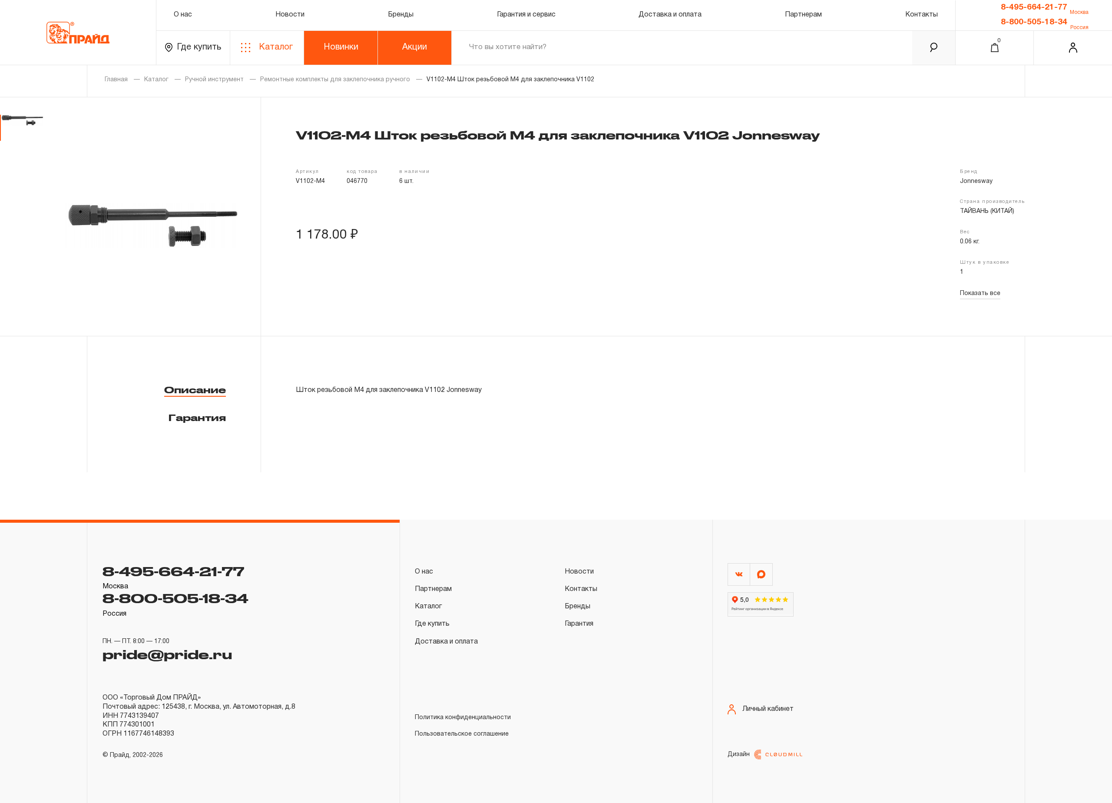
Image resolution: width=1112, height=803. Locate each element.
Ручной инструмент (214, 80)
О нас (183, 15)
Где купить (199, 47)
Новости (289, 15)
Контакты (921, 15)
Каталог (276, 47)
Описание (195, 390)
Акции (414, 47)
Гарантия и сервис (526, 15)
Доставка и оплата (670, 15)
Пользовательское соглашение (462, 734)
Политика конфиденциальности (463, 717)
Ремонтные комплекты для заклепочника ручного (335, 80)
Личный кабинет (768, 709)
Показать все (980, 293)
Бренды (401, 15)
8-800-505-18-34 (1034, 22)
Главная (116, 80)
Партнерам (803, 15)
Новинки (341, 47)
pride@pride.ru (167, 654)
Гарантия (197, 417)
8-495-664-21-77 (1034, 7)
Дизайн (739, 754)
